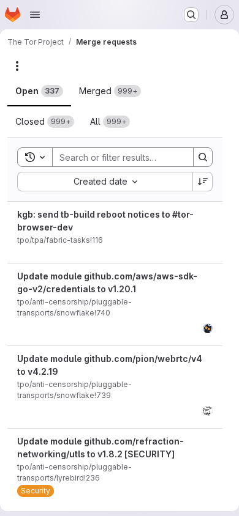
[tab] (39, 91)
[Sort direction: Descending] (203, 181)
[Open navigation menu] (35, 14)
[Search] (203, 157)
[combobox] (104, 181)
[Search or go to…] (191, 14)
